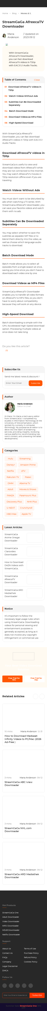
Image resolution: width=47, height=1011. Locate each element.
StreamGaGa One (10, 913)
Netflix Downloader (11, 935)
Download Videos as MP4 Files (25, 117)
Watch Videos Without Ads (23, 96)
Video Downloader (10, 922)
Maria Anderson (13, 36)
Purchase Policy (31, 953)
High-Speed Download (21, 123)
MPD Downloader (10, 926)
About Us (6, 949)
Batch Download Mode (21, 111)
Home (5, 13)
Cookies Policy (30, 962)
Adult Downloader (10, 917)
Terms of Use (30, 949)
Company (6, 962)
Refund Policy (30, 957)
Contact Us (7, 953)
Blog (14, 13)
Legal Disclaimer (10, 966)
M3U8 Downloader (10, 930)
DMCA (5, 971)
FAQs (4, 957)
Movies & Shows (28, 13)
